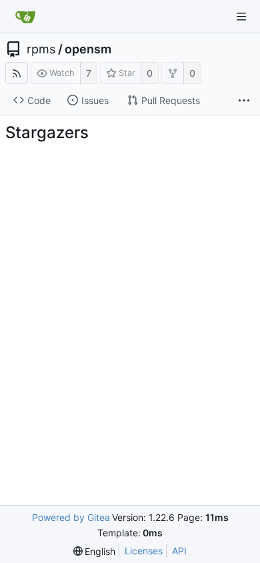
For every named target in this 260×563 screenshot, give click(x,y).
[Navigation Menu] (241, 17)
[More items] (244, 101)
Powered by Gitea (71, 517)
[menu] (94, 551)
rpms (41, 49)
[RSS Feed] (16, 73)
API (179, 550)
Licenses (144, 550)
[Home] (25, 17)
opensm (88, 49)
